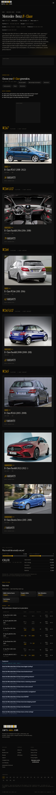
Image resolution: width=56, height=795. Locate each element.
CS (38, 777)
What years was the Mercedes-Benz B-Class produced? (19, 95)
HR (27, 777)
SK (41, 777)
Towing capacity (7, 86)
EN (3, 777)
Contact (19, 752)
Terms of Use (34, 752)
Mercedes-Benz (10, 12)
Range (15, 86)
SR (24, 777)
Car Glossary (5, 762)
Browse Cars (5, 752)
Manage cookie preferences (35, 761)
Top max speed (22, 82)
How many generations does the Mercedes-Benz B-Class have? (21, 94)
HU (45, 777)
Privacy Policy (34, 750)
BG (7, 780)
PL (34, 777)
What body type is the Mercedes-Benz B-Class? (16, 97)
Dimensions (46, 82)
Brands (4, 755)
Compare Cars (5, 760)
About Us (19, 750)
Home (3, 12)
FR (14, 777)
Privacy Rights (34, 757)
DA (10, 780)
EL (3, 780)
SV (51, 777)
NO (48, 777)
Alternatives (22, 86)
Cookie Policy (34, 755)
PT (31, 777)
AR (14, 780)
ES (17, 777)
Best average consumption (34, 82)
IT (20, 777)
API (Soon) (19, 755)
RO (7, 777)
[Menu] (53, 2)
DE (10, 777)
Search (4, 757)
